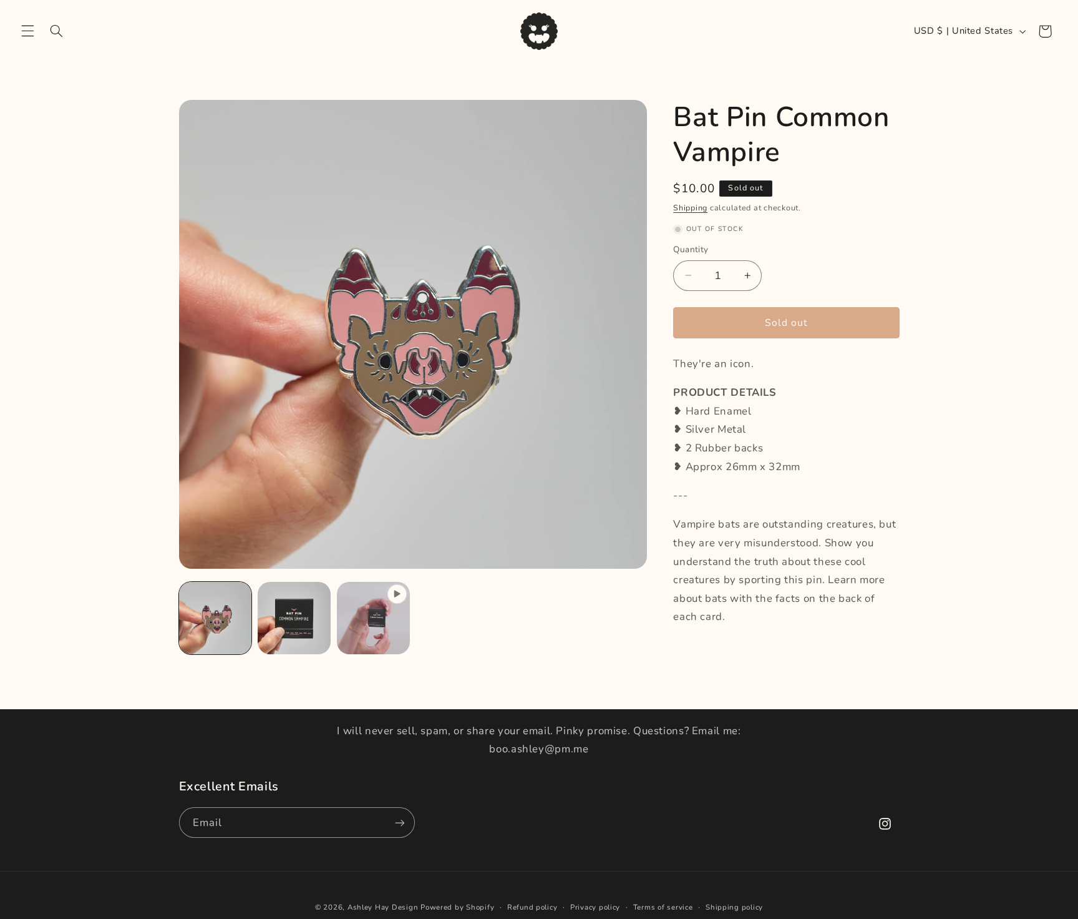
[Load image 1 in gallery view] (215, 618)
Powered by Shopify (457, 907)
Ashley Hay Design (383, 907)
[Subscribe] (399, 822)
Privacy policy (595, 907)
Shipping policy (734, 907)
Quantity (690, 249)
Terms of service (663, 907)
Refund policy (532, 907)
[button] (27, 31)
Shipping (690, 207)
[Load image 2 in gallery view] (294, 618)
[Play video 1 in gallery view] (373, 618)
